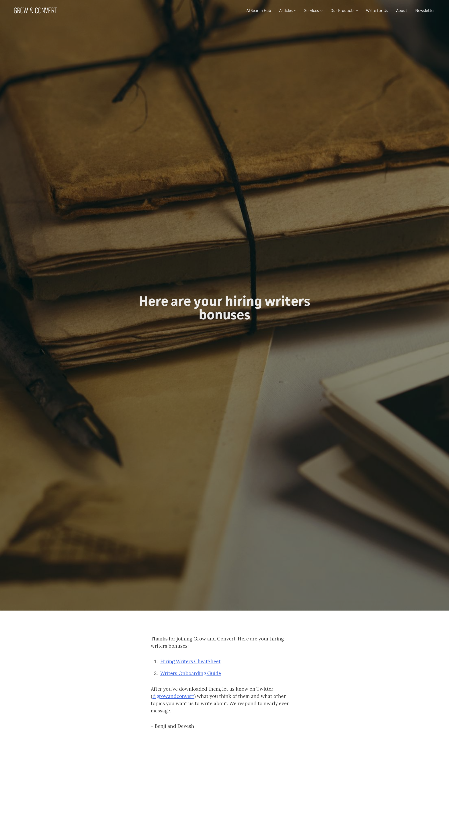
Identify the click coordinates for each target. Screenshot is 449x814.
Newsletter (425, 10)
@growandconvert (173, 696)
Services (312, 10)
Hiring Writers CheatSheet (190, 661)
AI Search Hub (258, 10)
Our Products (342, 10)
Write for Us (377, 10)
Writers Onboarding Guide (190, 673)
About (401, 10)
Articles (286, 10)
